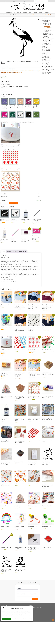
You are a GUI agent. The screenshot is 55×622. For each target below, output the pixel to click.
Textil (8, 72)
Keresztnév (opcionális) (31, 593)
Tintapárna (45, 52)
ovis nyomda (7, 70)
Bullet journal (46, 57)
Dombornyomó (46, 50)
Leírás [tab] (3, 251)
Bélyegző (38, 70)
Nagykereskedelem (47, 72)
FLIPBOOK (44, 55)
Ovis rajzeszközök (48, 39)
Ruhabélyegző (3, 72)
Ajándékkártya (46, 70)
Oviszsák (45, 36)
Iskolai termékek (46, 44)
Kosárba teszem (13, 203)
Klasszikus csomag (49, 29)
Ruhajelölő (33, 70)
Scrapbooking (46, 56)
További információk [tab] (12, 251)
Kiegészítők (45, 65)
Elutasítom (17, 618)
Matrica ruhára (47, 33)
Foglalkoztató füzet (48, 69)
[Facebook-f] (3, 1)
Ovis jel (29, 70)
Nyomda (16, 72)
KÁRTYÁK (44, 47)
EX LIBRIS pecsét (46, 49)
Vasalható (20, 72)
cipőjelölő (46, 21)
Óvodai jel (11, 72)
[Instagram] (5, 1)
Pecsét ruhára (11, 14)
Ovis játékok (46, 37)
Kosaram (35, 12)
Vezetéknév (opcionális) (21, 593)
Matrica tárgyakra (48, 34)
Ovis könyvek (46, 40)
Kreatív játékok (46, 68)
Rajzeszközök (46, 60)
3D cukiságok (45, 43)
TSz (4, 74)
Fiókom (47, 12)
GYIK (30, 12)
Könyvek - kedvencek (47, 66)
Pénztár (41, 12)
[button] (39, 19)
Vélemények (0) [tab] (22, 251)
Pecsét (17, 70)
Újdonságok (9, 12)
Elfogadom (6, 618)
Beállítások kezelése (27, 618)
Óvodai (26, 70)
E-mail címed (19, 588)
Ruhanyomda (21, 70)
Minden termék (17, 12)
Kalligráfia (45, 63)
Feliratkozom (35, 599)
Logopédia (45, 46)
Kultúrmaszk (45, 73)
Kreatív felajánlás (48, 42)
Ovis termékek (4, 14)
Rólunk (25, 12)
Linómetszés (45, 62)
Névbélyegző (12, 70)
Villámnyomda (48, 24)
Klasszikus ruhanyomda (21, 14)
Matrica (44, 53)
